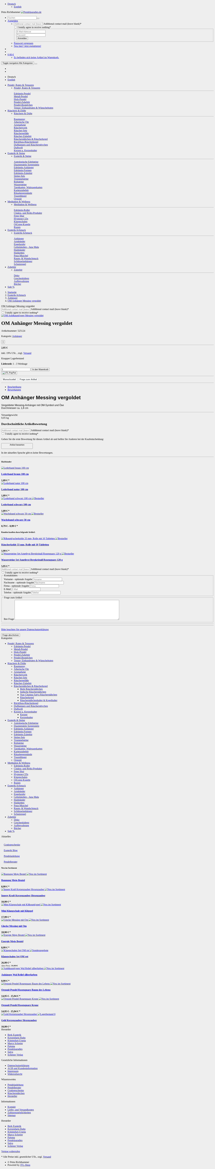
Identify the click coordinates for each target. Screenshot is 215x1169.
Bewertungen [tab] (14, 389)
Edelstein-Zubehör (23, 734)
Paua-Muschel (21, 805)
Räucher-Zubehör (22, 683)
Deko (16, 819)
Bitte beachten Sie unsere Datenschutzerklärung (25, 629)
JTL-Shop (25, 1165)
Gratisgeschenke (12, 844)
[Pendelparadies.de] (31, 12)
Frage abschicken (11, 635)
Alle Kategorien (18, 63)
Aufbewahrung (21, 825)
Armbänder (19, 791)
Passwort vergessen (23, 43)
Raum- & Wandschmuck (26, 808)
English (17, 6)
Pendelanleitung (12, 856)
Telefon (17, 592)
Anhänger (17, 336)
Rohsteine (19, 743)
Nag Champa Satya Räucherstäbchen (38, 694)
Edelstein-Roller (22, 765)
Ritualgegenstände (23, 754)
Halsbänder (19, 799)
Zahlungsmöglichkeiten (19, 1112)
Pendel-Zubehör (22, 655)
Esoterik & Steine (16, 153)
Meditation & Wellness (19, 201)
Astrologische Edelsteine (26, 723)
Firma (16, 585)
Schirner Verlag (15, 1054)
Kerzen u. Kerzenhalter (25, 711)
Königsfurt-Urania (17, 1040)
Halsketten (19, 802)
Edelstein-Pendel (22, 646)
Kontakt (12, 1107)
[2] (9, 373)
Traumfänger (20, 757)
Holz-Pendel (20, 652)
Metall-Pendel (21, 649)
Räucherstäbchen (16, 1093)
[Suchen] (38, 18)
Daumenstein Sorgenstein (26, 726)
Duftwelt (18, 709)
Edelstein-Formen (22, 731)
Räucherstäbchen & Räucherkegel (31, 686)
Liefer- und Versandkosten (21, 1109)
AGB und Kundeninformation (23, 1068)
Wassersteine (20, 745)
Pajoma (11, 1046)
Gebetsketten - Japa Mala (26, 797)
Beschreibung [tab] (14, 387)
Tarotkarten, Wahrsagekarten (28, 748)
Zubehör (12, 267)
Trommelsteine (21, 740)
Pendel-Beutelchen (23, 657)
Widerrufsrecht (15, 1074)
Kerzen (23, 714)
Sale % (11, 287)
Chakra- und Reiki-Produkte (28, 768)
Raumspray (19, 666)
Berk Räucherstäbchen (31, 689)
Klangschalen (20, 777)
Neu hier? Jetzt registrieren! (27, 46)
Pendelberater (10, 861)
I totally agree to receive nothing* (34, 27)
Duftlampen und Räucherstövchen (31, 706)
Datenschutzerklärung (18, 1065)
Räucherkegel (27, 697)
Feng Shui (19, 771)
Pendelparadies (15, 1049)
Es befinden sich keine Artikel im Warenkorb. (36, 57)
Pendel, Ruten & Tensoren (21, 85)
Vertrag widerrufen (10, 1151)
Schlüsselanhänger (23, 811)
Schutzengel (20, 814)
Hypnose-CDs (21, 774)
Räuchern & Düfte (17, 110)
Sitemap (12, 1115)
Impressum (13, 1071)
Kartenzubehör (21, 751)
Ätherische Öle (21, 669)
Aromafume (20, 672)
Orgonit (18, 760)
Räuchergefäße (21, 680)
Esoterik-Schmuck (17, 230)
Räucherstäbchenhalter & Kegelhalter (38, 700)
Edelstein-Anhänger (24, 728)
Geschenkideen (21, 822)
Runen (17, 782)
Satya (10, 1052)
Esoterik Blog (10, 850)
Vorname (18, 579)
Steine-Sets (19, 737)
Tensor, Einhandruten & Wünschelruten (33, 660)
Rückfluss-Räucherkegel (26, 703)
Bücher (17, 828)
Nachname (19, 582)
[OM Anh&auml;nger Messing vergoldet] (22, 315)
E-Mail (7, 589)
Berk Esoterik (14, 1034)
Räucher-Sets (20, 677)
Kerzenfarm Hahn (16, 1037)
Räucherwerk (20, 674)
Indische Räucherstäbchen (33, 691)
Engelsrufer (19, 794)
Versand (27, 353)
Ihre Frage (9, 619)
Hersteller (12, 1096)
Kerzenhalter (26, 717)
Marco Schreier (15, 1043)
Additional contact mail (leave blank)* (62, 23)
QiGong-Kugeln (22, 780)
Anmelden (22, 38)
